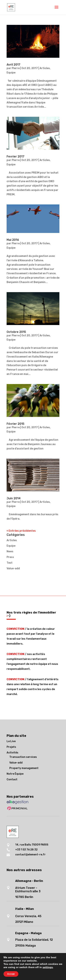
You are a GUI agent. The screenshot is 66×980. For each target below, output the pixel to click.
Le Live (11, 741)
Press (10, 557)
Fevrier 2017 (15, 156)
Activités (12, 752)
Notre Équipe (15, 773)
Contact (12, 779)
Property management (23, 768)
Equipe (11, 72)
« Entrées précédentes (21, 530)
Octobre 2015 (16, 332)
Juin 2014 (14, 498)
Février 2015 (15, 424)
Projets (11, 747)
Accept (11, 974)
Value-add (13, 568)
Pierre (16, 68)
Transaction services (23, 757)
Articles (45, 68)
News (10, 551)
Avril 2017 (13, 64)
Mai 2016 (13, 240)
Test (9, 562)
